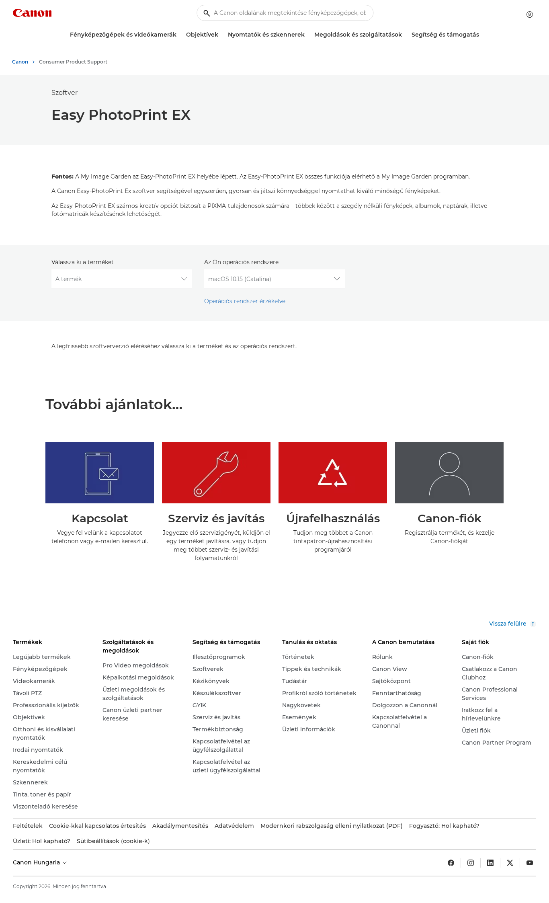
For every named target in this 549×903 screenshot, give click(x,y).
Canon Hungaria (37, 862)
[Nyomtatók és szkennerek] (308, 35)
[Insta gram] (470, 863)
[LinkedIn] (490, 863)
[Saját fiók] (529, 14)
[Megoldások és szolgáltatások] (405, 35)
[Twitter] (510, 863)
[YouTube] (529, 863)
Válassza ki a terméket (82, 262)
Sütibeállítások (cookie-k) (113, 841)
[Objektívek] (221, 35)
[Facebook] (451, 863)
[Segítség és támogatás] (482, 35)
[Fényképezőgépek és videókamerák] (179, 35)
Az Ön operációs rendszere (241, 262)
